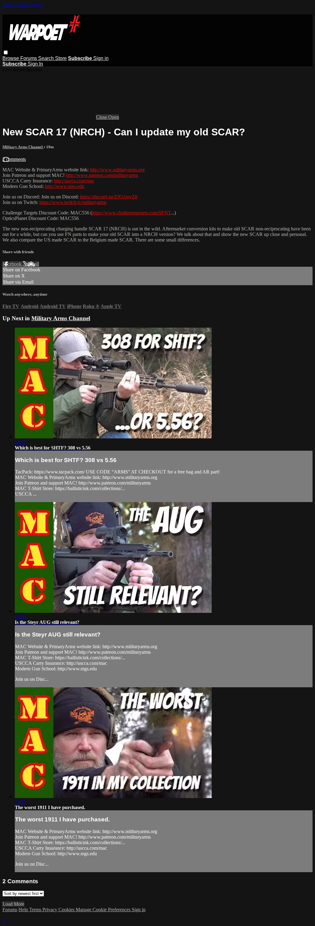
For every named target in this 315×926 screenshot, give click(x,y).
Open (113, 117)
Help (23, 909)
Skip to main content (22, 5)
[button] (6, 52)
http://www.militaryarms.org (117, 169)
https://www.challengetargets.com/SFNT (131, 212)
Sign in (101, 58)
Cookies (67, 909)
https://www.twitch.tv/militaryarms (72, 202)
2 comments (14, 159)
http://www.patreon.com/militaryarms (102, 175)
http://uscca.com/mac (74, 180)
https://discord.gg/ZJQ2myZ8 (108, 196)
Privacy (50, 909)
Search (46, 58)
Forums (29, 58)
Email (33, 263)
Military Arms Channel (23, 147)
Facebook (12, 263)
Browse (11, 58)
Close (102, 117)
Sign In (35, 63)
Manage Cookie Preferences (104, 909)
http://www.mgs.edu (64, 186)
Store (61, 58)
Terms (35, 909)
